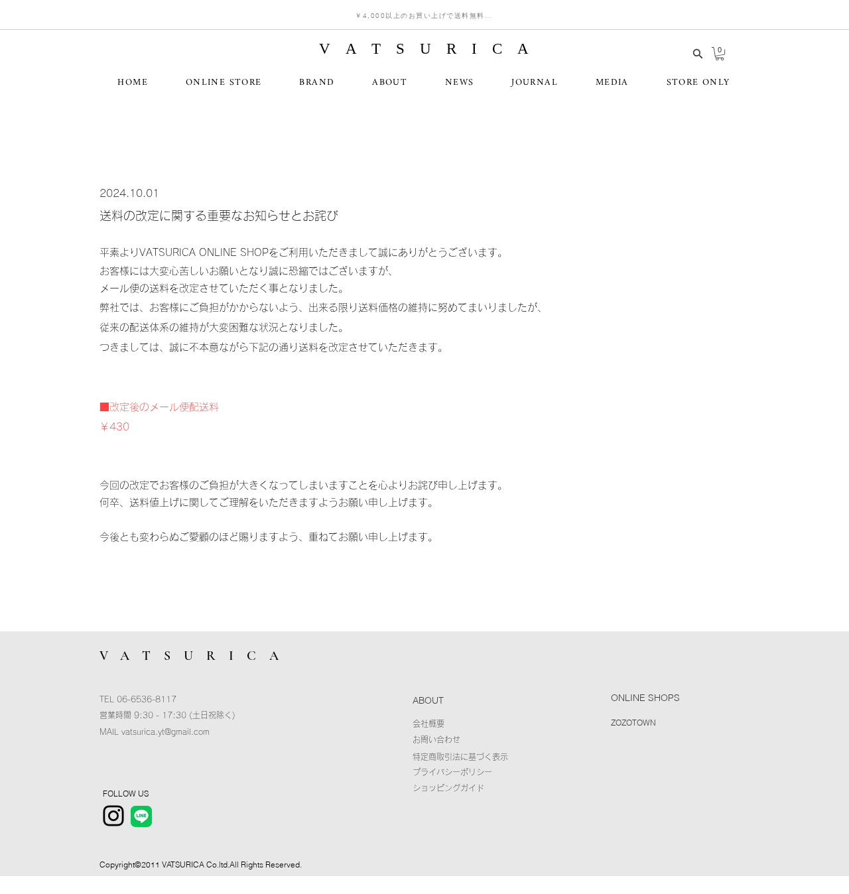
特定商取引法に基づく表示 (460, 757)
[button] (720, 53)
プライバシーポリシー (452, 772)
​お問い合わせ (436, 739)
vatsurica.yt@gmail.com (165, 731)
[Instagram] (113, 816)
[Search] (698, 53)
